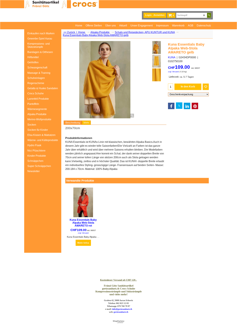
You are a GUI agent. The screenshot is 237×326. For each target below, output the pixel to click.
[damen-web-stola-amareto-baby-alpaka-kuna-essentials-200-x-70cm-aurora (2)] (156, 74)
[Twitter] (179, 105)
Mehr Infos (83, 242)
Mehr (86, 122)
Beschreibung (72, 122)
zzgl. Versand (173, 72)
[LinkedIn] (187, 106)
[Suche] (209, 15)
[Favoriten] (206, 87)
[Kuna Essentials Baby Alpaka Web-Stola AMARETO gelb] (105, 79)
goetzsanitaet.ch (121, 312)
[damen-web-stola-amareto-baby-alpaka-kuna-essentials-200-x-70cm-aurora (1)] (156, 61)
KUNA (171, 57)
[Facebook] (171, 106)
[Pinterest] (195, 106)
